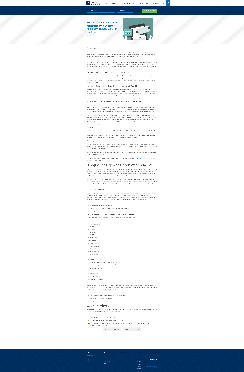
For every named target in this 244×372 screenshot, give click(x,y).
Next (126, 329)
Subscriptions (89, 365)
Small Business (123, 360)
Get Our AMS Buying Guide (150, 10)
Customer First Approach (140, 354)
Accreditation (123, 357)
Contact (168, 3)
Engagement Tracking (91, 355)
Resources (156, 3)
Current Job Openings (141, 359)
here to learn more (103, 325)
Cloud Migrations (107, 353)
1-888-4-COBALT (153, 357)
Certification (89, 361)
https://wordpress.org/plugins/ (98, 121)
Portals (88, 367)
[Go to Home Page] (94, 3)
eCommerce (89, 357)
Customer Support (140, 364)
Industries (122, 352)
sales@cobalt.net (153, 359)
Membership (89, 359)
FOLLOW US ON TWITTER (144, 158)
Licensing (105, 363)
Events (88, 363)
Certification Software (128, 3)
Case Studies (139, 366)
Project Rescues (107, 361)
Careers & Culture (140, 357)
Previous (116, 329)
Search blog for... (94, 10)
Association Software (111, 3)
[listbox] (125, 11)
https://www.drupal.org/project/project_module (137, 121)
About (138, 352)
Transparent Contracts (139, 362)
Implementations (107, 355)
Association (122, 353)
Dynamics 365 (107, 352)
